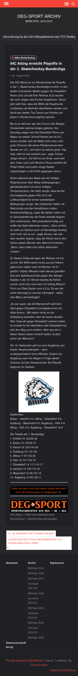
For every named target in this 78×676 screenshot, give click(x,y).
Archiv (32, 563)
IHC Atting (16, 514)
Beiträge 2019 (36, 568)
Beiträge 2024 (36, 622)
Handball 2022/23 (33, 600)
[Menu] (6, 3)
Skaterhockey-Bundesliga (42, 519)
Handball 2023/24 (33, 615)
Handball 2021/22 (33, 586)
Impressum (57, 563)
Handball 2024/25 (33, 630)
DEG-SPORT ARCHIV (39, 16)
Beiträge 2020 (36, 573)
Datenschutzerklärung (16, 645)
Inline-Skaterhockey (25, 57)
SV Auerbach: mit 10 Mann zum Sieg (33, 533)
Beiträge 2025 (36, 637)
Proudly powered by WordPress (24, 660)
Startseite (12, 563)
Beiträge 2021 (36, 578)
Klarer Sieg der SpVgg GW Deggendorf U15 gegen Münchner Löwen (34, 541)
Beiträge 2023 (36, 608)
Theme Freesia (39, 665)
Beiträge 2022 (36, 593)
